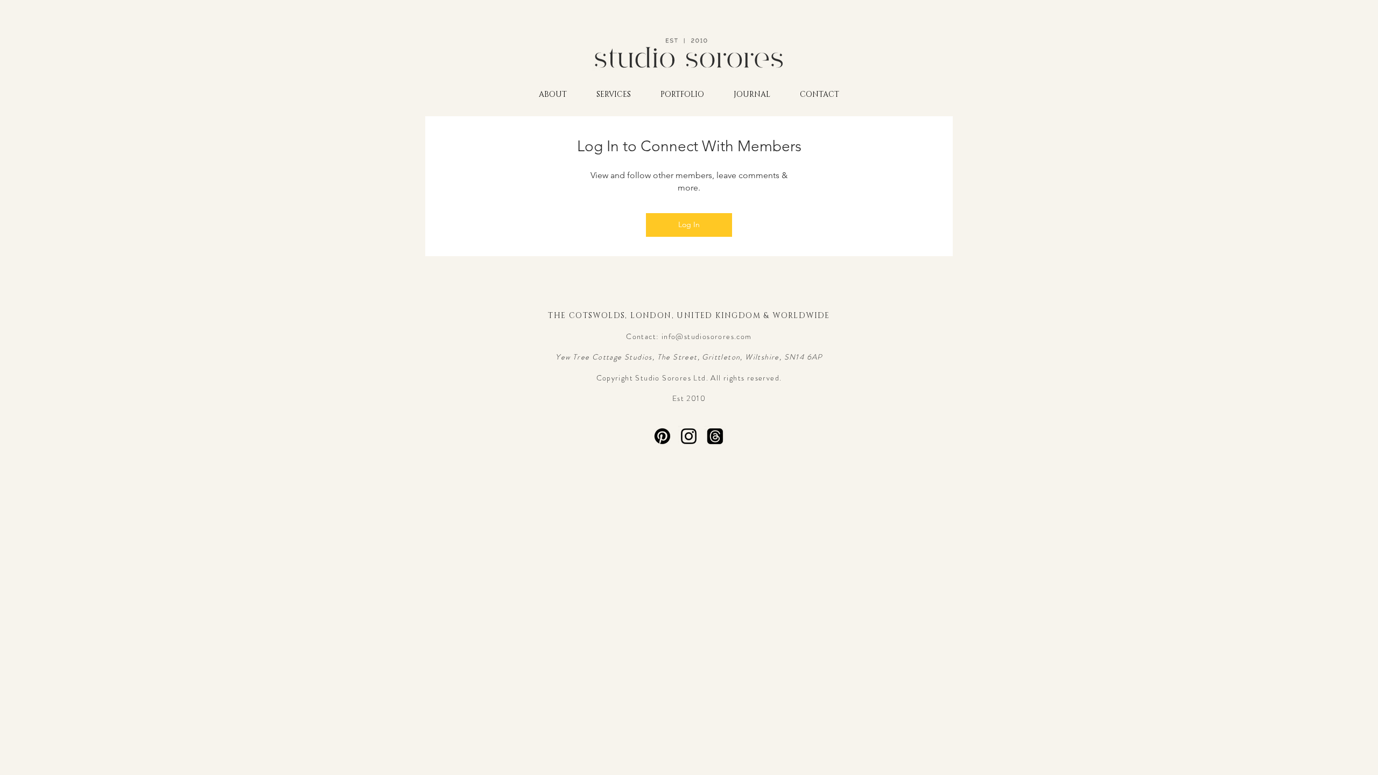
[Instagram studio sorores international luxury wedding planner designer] (688, 436)
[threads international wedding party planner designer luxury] (715, 436)
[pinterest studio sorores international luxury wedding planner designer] (662, 436)
